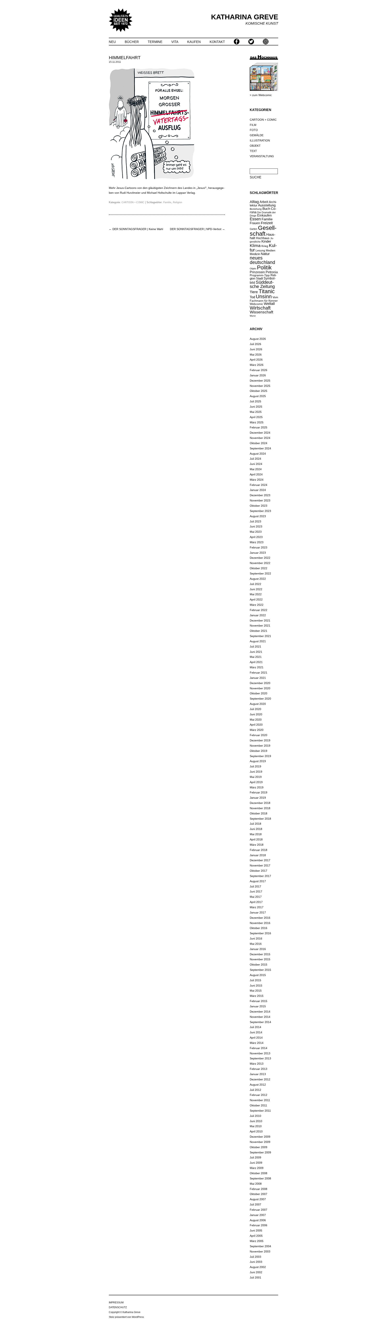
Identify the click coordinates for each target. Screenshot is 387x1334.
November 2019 (260, 745)
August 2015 (258, 975)
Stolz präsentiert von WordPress (126, 1317)
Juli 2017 (255, 886)
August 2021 (258, 641)
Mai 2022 (256, 594)
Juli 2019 (255, 766)
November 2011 (260, 1100)
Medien (270, 250)
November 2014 (260, 1016)
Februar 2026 (258, 370)
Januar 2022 (258, 615)
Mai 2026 (256, 354)
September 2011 (260, 1110)
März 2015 (256, 995)
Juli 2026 (255, 344)
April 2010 (256, 1131)
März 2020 (256, 729)
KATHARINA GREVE (244, 16)
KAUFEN (194, 42)
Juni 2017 (256, 891)
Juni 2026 (256, 349)
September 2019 (260, 756)
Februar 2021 (258, 672)
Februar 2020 (258, 735)
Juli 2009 (255, 1157)
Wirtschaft (260, 308)
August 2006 (258, 1220)
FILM (253, 125)
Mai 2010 (256, 1126)
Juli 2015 (255, 980)
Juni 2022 (256, 589)
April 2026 (256, 359)
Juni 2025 (256, 406)
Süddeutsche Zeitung (262, 284)
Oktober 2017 (258, 870)
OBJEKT (255, 145)
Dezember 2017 (260, 860)
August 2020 (258, 703)
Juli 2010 (255, 1115)
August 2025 (258, 396)
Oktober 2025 (258, 390)
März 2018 (256, 844)
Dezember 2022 (260, 557)
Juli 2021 (255, 646)
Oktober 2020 (258, 693)
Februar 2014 (258, 1048)
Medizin (255, 254)
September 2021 (260, 636)
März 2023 (256, 542)
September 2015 (260, 969)
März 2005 (256, 1241)
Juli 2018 (255, 823)
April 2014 (256, 1037)
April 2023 (256, 537)
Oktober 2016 (258, 928)
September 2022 (260, 573)
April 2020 (256, 724)
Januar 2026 (258, 375)
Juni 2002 (256, 1272)
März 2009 (256, 1168)
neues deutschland (262, 260)
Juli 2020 (255, 709)
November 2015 (260, 959)
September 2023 (260, 511)
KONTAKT (217, 42)
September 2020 (260, 698)
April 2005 (256, 1235)
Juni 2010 (256, 1121)
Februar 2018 (258, 850)
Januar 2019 (258, 797)
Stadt (259, 278)
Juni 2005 (256, 1230)
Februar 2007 (258, 1209)
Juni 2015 (256, 985)
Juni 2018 (256, 829)
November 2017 (260, 865)
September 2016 (260, 933)
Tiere (254, 292)
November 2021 (260, 625)
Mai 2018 (256, 834)
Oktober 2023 (258, 505)
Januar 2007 (258, 1215)
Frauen (255, 223)
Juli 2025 (255, 401)
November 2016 (260, 923)
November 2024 (260, 437)
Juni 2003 (256, 1261)
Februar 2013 (258, 1068)
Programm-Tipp (260, 275)
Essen (255, 219)
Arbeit (264, 202)
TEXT (253, 151)
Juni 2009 (256, 1162)
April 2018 (256, 839)
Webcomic (256, 304)
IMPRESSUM (116, 1302)
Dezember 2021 (260, 620)
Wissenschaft (261, 312)
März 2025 (256, 422)
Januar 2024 (258, 490)
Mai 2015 (256, 990)
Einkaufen (264, 215)
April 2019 (256, 782)
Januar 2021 (258, 677)
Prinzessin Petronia (264, 272)
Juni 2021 (256, 651)
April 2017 (256, 902)
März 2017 (256, 907)
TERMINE (155, 42)
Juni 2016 (256, 938)
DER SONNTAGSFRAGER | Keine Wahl (136, 229)
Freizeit (267, 223)
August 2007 (258, 1199)
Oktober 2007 (258, 1194)
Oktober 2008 (258, 1173)
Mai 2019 (256, 776)
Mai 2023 (256, 531)
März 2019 (256, 787)
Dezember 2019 (260, 740)
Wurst (253, 316)
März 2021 (256, 667)
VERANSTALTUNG (262, 156)
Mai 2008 (256, 1183)
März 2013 (256, 1063)
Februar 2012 (258, 1094)
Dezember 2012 (260, 1079)
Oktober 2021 (258, 630)
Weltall (269, 304)
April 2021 (256, 662)
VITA (174, 42)
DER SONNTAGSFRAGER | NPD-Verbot (197, 229)
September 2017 (260, 876)
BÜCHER (132, 42)
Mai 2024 (256, 469)
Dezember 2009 (260, 1136)
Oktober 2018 (258, 813)
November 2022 (260, 563)
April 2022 (256, 599)
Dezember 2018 (260, 803)
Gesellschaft (263, 230)
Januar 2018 (258, 855)
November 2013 (260, 1053)
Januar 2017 (258, 912)
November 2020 (260, 688)
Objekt (253, 268)
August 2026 (258, 338)
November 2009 (260, 1142)
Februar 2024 (258, 485)
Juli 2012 (255, 1089)
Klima (255, 245)
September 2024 (260, 448)
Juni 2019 (256, 771)
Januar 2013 (258, 1074)
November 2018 (260, 808)
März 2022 (256, 604)
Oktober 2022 (258, 568)
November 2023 (260, 500)
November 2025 (260, 385)
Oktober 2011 (258, 1105)
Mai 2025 (256, 411)
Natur (265, 254)
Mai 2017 (256, 896)
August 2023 (258, 516)
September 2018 (260, 818)
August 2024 (258, 453)
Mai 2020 (256, 719)
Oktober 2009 (258, 1147)
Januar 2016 (258, 949)
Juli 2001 (255, 1277)
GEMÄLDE (256, 135)
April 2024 (256, 474)
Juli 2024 (255, 458)
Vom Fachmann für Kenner (264, 299)
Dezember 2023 (260, 495)
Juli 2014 (255, 1027)
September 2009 (260, 1152)
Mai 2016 (256, 943)
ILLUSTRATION (260, 140)
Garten (253, 229)
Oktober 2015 (258, 964)
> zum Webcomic (261, 95)
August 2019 (258, 761)
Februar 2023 (258, 547)
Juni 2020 (256, 714)
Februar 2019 (258, 792)
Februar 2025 (258, 427)
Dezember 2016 (260, 917)
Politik (264, 268)
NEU (112, 42)
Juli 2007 (255, 1204)
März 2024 (256, 479)
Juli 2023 (255, 521)
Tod (252, 297)
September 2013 (260, 1058)
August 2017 (258, 881)
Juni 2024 (256, 464)
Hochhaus (262, 238)
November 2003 (260, 1251)
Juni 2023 (256, 526)
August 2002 (258, 1267)
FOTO (254, 130)
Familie (167, 202)
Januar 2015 (258, 1006)
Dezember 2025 (260, 380)
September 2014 (260, 1022)
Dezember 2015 (260, 954)
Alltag (254, 202)
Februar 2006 (258, 1225)
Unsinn (264, 296)
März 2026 (256, 364)
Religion (177, 202)
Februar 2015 (258, 1001)
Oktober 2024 (258, 443)
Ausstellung (267, 205)
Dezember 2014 (260, 1011)
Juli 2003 (255, 1256)
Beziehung (256, 209)
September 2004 (260, 1246)
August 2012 (258, 1084)
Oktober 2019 (258, 750)
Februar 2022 (258, 610)
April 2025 (256, 417)
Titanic (267, 291)
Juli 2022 (255, 584)
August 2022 (258, 578)
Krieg (264, 246)
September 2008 (260, 1178)
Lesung (260, 250)
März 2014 (256, 1042)
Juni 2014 (256, 1032)
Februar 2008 (258, 1189)
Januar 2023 (258, 552)
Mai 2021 (256, 656)
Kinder (266, 241)
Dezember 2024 (260, 432)
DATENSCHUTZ (118, 1307)
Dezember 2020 (260, 683)
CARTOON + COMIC (133, 202)
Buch (266, 209)
